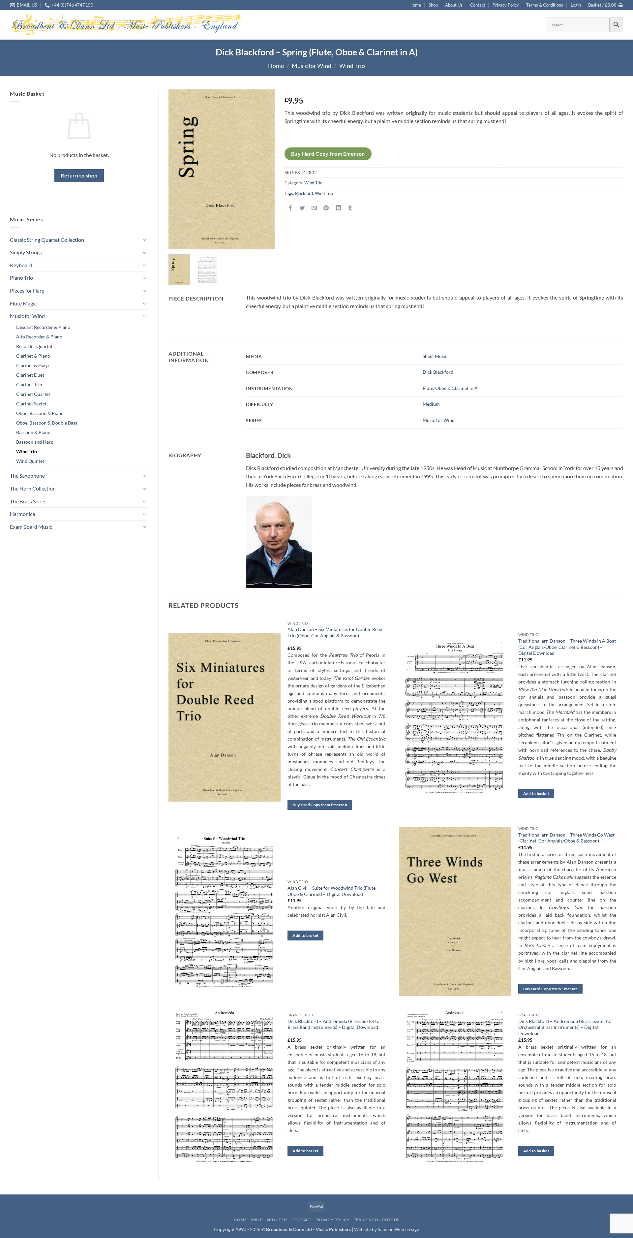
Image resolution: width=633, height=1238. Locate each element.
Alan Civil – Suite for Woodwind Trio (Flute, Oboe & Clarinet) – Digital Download (332, 891)
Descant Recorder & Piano (43, 327)
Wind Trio (352, 65)
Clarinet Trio (29, 384)
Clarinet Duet (30, 375)
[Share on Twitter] (302, 208)
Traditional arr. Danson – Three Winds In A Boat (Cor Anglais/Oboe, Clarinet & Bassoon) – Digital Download (567, 647)
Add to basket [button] (536, 793)
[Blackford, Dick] (279, 541)
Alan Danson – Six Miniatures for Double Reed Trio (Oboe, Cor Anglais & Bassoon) (334, 632)
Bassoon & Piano (33, 432)
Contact (477, 5)
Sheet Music (435, 356)
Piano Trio (21, 277)
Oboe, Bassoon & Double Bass (46, 423)
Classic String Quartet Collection (47, 240)
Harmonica (22, 514)
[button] (576, 5)
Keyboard (21, 265)
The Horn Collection (33, 488)
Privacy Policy (506, 5)
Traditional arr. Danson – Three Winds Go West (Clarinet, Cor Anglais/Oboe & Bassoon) (566, 838)
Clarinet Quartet (33, 394)
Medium (431, 404)
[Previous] (179, 169)
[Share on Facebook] (290, 208)
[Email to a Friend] (314, 208)
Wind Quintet (30, 461)
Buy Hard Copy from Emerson (328, 154)
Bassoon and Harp (34, 442)
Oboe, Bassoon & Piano (40, 413)
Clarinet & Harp (32, 365)
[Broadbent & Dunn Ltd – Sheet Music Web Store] (125, 25)
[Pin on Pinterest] (326, 208)
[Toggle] (144, 239)
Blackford (304, 193)
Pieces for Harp (27, 290)
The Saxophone (27, 475)
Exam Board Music (31, 527)
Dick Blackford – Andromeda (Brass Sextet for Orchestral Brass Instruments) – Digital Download (565, 1027)
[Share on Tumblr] (350, 208)
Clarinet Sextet (31, 403)
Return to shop (79, 175)
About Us (454, 5)
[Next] (264, 169)
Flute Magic (23, 303)
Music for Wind (311, 65)
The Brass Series (28, 501)
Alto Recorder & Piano (39, 336)
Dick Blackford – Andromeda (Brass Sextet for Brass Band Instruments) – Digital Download (334, 1024)
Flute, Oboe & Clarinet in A (450, 388)
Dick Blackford (438, 372)
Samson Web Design (398, 1229)
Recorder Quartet (34, 346)
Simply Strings (26, 252)
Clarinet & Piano (33, 356)
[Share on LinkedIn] (338, 208)
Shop (433, 5)
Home (415, 5)
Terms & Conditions (544, 5)
